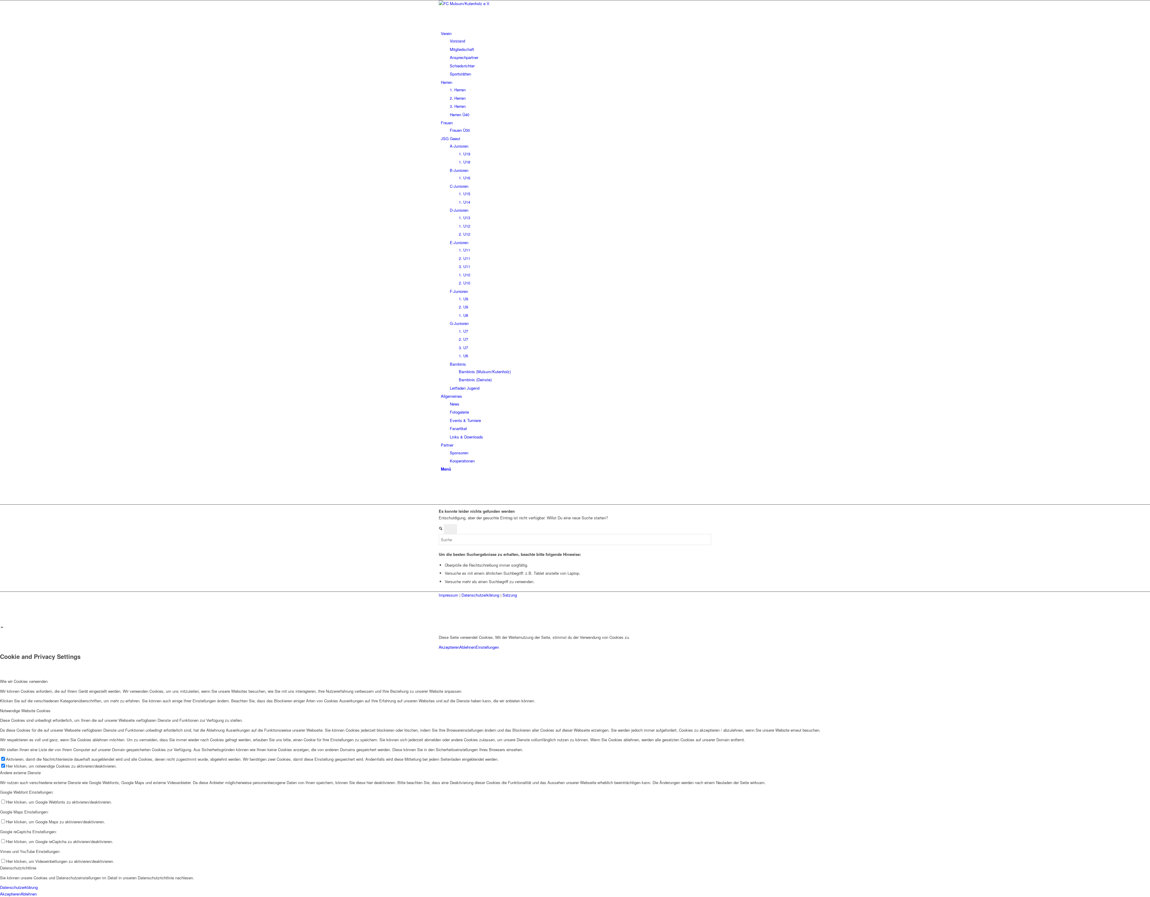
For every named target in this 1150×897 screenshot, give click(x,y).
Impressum (449, 595)
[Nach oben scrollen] (2, 627)
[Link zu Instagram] (442, 488)
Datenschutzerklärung (480, 595)
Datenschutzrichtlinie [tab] (18, 868)
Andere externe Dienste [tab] (20, 772)
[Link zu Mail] (442, 495)
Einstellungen (487, 647)
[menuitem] (576, 53)
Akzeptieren (449, 647)
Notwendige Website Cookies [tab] (25, 710)
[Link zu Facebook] (442, 481)
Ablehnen (467, 647)
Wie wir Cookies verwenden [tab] (24, 681)
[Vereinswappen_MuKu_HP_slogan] (484, 3)
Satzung (510, 595)
